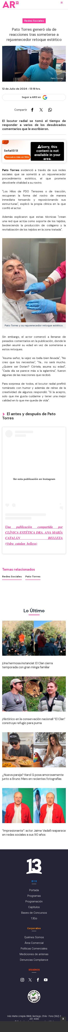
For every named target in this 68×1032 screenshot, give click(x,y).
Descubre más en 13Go (17, 157)
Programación (34, 901)
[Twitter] (30, 980)
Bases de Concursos (34, 912)
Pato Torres (32, 576)
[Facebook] (38, 980)
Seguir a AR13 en (31, 97)
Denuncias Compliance (34, 959)
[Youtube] (45, 980)
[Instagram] (22, 980)
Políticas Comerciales (34, 948)
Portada (34, 890)
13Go (34, 918)
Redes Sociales (12, 576)
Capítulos (34, 907)
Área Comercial (34, 943)
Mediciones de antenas (34, 954)
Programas (34, 895)
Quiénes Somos (34, 937)
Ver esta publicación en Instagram (34, 479)
